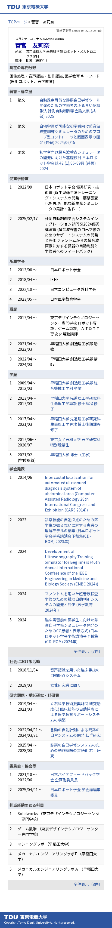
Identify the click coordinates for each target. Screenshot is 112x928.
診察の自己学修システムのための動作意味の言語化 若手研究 (75, 750)
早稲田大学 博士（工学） (71, 454)
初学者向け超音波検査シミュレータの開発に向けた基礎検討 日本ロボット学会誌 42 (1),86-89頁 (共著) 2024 (69, 160)
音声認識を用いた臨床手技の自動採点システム (75, 672)
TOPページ (17, 21)
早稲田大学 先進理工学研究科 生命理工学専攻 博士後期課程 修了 (75, 424)
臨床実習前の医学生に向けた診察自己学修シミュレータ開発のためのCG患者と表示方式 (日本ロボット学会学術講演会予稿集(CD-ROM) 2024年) (71, 630)
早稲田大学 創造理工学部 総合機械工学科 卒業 (74, 385)
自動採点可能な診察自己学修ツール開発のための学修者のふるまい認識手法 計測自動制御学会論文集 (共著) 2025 (69, 108)
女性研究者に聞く (65, 685)
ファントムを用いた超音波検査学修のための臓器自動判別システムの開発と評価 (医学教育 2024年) (71, 602)
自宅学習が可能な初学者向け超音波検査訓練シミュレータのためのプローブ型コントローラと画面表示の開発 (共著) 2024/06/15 (69, 134)
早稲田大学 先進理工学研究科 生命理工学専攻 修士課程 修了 (75, 403)
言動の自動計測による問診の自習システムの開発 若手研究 (75, 732)
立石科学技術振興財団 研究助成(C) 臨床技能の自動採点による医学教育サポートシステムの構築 (75, 712)
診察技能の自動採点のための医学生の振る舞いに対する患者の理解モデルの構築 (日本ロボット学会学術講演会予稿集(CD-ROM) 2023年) (72, 530)
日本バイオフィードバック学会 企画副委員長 (75, 777)
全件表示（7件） (88, 651)
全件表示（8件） (88, 884)
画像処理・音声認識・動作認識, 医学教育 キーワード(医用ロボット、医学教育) (55, 78)
